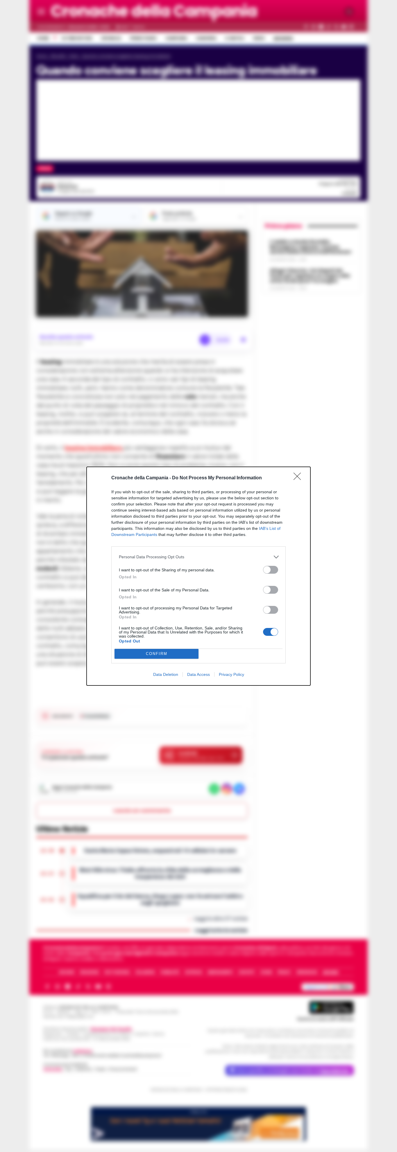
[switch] (270, 570)
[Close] (299, 478)
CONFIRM (156, 653)
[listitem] (198, 557)
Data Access (198, 674)
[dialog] (198, 576)
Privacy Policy (231, 674)
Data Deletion (165, 674)
